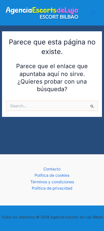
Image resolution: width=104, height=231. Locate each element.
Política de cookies (52, 175)
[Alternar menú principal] (93, 12)
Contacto (52, 169)
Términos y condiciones (52, 181)
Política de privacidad (52, 188)
